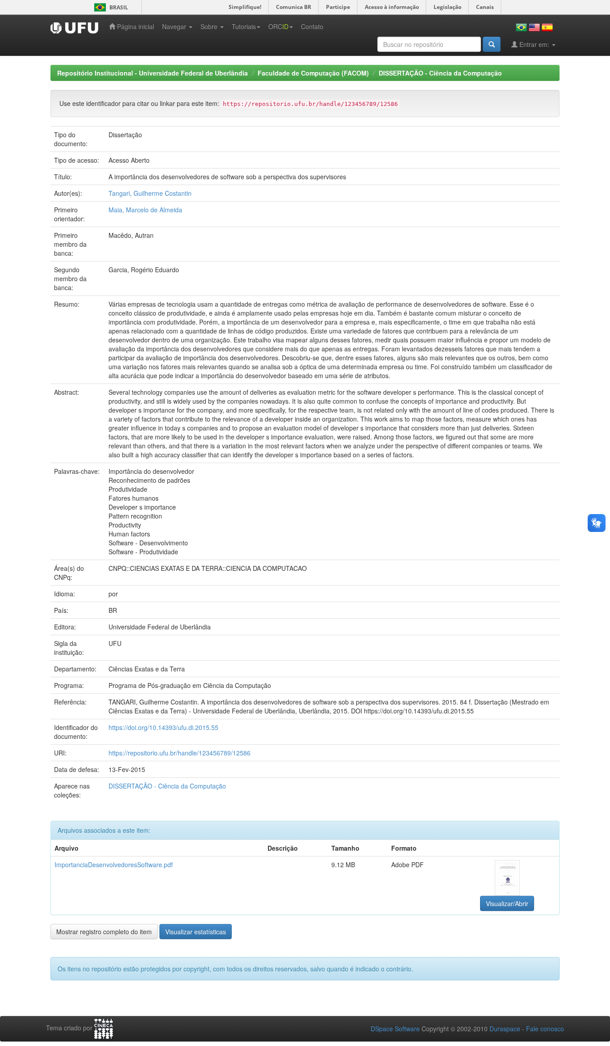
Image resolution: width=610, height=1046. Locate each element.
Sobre (210, 26)
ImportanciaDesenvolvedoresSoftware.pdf (113, 864)
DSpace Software (395, 1028)
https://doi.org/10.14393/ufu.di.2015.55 (163, 727)
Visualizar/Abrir (507, 903)
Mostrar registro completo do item (104, 931)
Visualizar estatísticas (195, 931)
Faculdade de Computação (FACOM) (313, 72)
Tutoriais (244, 26)
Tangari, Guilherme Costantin (150, 193)
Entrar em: (534, 44)
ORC (278, 26)
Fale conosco (545, 1028)
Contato (312, 26)
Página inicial (134, 26)
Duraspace (504, 1028)
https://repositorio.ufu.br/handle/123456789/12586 (180, 752)
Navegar (175, 26)
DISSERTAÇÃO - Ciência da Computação (440, 72)
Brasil (109, 7)
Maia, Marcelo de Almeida (145, 209)
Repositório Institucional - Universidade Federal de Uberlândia (152, 72)
